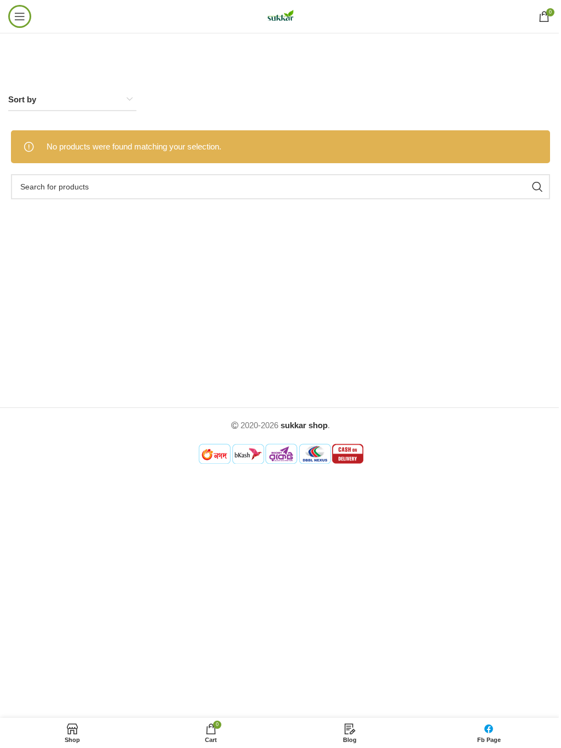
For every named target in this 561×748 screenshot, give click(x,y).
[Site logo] (280, 15)
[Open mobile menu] (20, 16)
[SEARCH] (537, 186)
